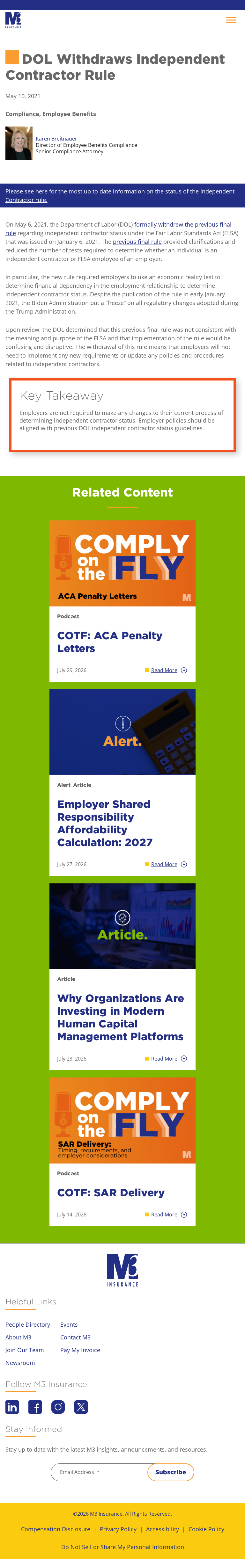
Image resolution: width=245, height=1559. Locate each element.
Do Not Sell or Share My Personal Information (122, 1547)
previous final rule (137, 241)
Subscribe (170, 1472)
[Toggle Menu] (231, 20)
